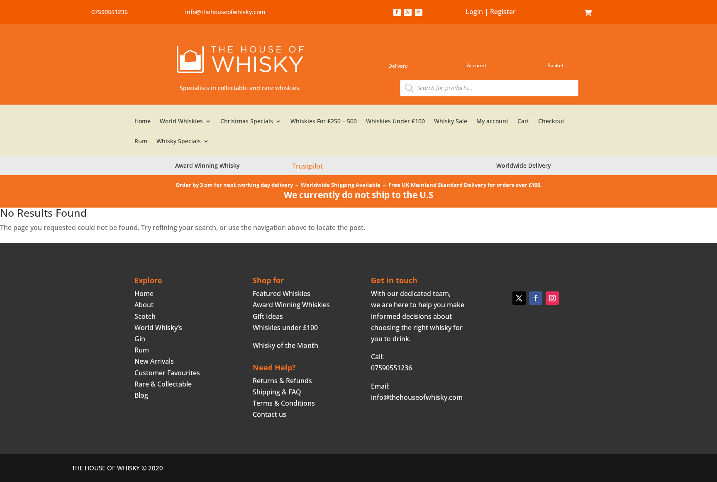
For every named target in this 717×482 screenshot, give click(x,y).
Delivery (397, 65)
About (144, 304)
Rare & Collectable (163, 384)
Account (477, 65)
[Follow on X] (408, 12)
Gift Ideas (268, 316)
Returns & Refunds (282, 380)
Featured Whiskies (281, 293)
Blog (141, 395)
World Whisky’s (158, 327)
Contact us (269, 414)
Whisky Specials (178, 141)
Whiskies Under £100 (395, 121)
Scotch (145, 316)
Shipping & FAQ (277, 391)
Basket (555, 65)
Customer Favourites (167, 372)
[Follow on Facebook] (397, 12)
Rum (140, 141)
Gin (139, 338)
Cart (523, 121)
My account (492, 121)
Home (572, 13)
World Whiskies (181, 121)
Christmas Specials (246, 121)
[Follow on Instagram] (418, 12)
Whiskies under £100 (285, 327)
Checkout (551, 121)
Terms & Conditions (284, 403)
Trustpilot (307, 166)
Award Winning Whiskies (291, 304)
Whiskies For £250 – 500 (323, 121)
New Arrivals (154, 361)
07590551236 (109, 12)
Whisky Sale (450, 121)
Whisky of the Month (285, 345)
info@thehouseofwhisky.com (225, 12)
